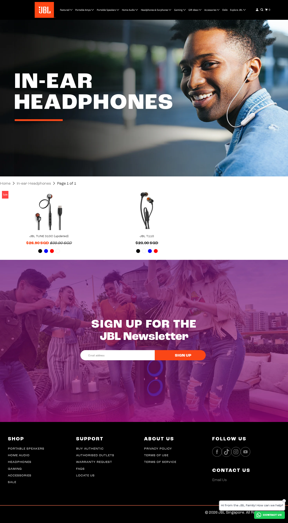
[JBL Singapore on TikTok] (227, 452)
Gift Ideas (193, 10)
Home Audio (128, 10)
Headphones (19, 462)
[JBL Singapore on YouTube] (246, 452)
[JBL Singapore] (35, 10)
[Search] (262, 9)
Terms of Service (160, 462)
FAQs (80, 469)
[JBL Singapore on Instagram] (237, 452)
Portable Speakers (107, 10)
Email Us (219, 480)
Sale (225, 10)
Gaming (178, 10)
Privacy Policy (158, 448)
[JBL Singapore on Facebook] (218, 452)
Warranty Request (94, 462)
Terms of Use (156, 455)
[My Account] (257, 9)
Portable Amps (83, 10)
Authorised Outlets (95, 455)
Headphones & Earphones (155, 10)
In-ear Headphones (34, 184)
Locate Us (85, 475)
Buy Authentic (90, 448)
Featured (65, 10)
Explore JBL (236, 10)
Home (5, 184)
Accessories (210, 10)
